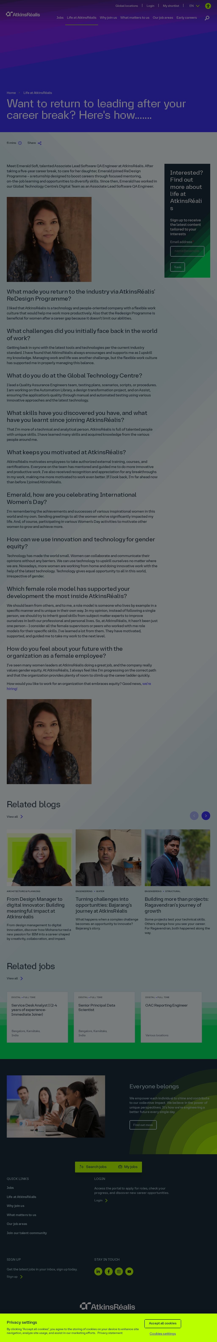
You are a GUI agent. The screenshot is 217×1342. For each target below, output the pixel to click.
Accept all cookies (163, 1323)
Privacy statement (109, 1333)
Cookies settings (163, 1334)
